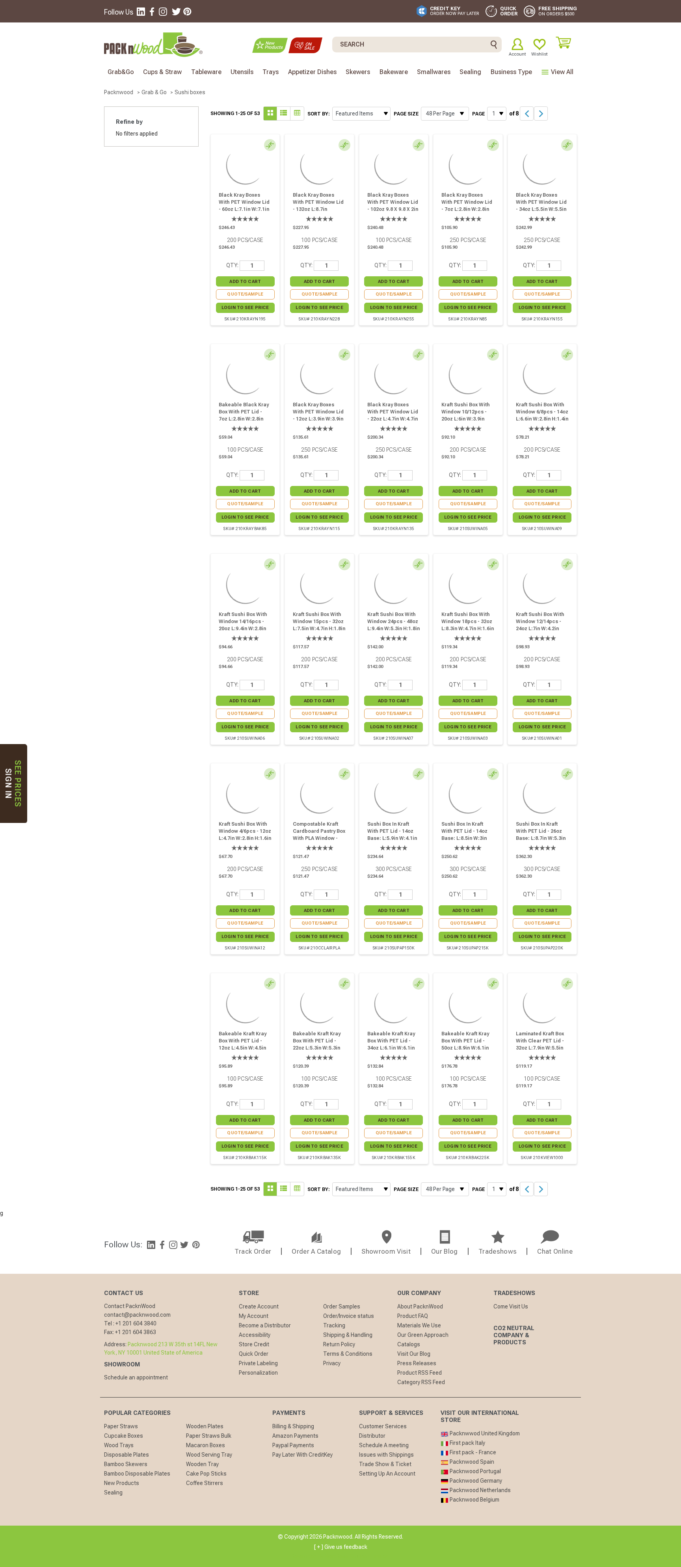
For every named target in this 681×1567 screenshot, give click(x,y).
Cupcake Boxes (123, 1436)
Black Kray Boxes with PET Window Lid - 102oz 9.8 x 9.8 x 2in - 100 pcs (392, 205)
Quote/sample (245, 294)
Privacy (331, 1363)
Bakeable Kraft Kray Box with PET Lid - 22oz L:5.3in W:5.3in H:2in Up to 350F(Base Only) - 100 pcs (318, 1051)
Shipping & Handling (347, 1335)
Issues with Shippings (386, 1455)
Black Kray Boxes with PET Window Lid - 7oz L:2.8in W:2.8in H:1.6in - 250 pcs (466, 205)
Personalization (258, 1373)
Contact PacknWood (129, 1306)
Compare (272, 146)
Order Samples (341, 1306)
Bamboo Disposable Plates (137, 1473)
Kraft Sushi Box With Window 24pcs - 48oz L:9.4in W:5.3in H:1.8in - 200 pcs (393, 625)
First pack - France (472, 1452)
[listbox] (361, 114)
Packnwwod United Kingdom (484, 1433)
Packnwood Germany (475, 1481)
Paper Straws (121, 1426)
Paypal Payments (293, 1445)
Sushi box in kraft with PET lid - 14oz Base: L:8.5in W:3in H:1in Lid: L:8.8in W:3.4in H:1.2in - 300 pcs (465, 841)
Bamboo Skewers (125, 1464)
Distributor (372, 1436)
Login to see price (245, 307)
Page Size (406, 114)
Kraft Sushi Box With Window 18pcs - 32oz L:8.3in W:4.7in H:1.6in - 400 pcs (467, 625)
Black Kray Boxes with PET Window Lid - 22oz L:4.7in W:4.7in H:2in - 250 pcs (392, 415)
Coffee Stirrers (204, 1483)
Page (478, 114)
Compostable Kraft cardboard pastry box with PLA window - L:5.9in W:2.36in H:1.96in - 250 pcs (319, 838)
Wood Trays (119, 1445)
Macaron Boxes (205, 1445)
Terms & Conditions (347, 1354)
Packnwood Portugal (474, 1471)
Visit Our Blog (413, 1354)
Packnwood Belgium (473, 1499)
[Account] (517, 44)
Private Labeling (258, 1363)
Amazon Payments (295, 1436)
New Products (121, 1483)
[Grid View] (283, 113)
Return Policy (339, 1344)
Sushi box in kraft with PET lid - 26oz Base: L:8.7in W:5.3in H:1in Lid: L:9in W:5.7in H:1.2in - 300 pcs (541, 841)
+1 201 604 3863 (135, 1332)
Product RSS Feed (419, 1373)
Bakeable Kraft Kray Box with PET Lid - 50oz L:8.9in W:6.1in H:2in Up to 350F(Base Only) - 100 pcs (466, 1051)
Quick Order (253, 1354)
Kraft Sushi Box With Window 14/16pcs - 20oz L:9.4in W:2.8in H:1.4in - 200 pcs (243, 625)
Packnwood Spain (471, 1462)
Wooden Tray (202, 1464)
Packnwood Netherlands (479, 1490)
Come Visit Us (510, 1306)
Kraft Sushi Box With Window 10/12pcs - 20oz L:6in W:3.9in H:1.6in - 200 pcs (465, 415)
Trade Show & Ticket (385, 1464)
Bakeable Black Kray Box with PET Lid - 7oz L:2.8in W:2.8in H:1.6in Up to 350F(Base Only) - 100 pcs (244, 422)
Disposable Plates (126, 1455)
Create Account (259, 1306)
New (270, 45)
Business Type (511, 72)
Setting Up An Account (387, 1473)
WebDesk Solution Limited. (357, 1556)
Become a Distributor (265, 1325)
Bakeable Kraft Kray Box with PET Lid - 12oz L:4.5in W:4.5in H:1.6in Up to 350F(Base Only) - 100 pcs (244, 1051)
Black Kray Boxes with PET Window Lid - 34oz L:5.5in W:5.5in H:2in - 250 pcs (541, 205)
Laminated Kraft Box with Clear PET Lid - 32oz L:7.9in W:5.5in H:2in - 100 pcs (540, 1044)
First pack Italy (466, 1443)
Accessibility (254, 1335)
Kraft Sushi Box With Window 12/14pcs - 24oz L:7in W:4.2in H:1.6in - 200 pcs (540, 625)
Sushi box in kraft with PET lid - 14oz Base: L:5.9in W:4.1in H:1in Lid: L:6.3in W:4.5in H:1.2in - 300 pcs (392, 841)
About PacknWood (420, 1306)
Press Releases (416, 1363)
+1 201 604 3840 (135, 1323)
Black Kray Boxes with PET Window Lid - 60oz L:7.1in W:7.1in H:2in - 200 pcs (244, 205)
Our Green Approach (422, 1335)
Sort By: (318, 114)
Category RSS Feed (421, 1382)
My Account (253, 1316)
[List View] (270, 113)
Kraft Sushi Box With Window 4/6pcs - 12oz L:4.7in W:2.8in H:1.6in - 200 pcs (245, 834)
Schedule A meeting (384, 1445)
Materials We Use (419, 1325)
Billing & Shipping (293, 1426)
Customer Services (383, 1426)
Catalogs (408, 1344)
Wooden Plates (204, 1426)
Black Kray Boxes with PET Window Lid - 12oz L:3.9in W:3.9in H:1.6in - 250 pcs (318, 415)
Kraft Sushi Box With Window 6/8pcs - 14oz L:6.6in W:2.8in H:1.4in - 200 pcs (542, 415)
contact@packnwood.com (137, 1315)
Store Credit (254, 1344)
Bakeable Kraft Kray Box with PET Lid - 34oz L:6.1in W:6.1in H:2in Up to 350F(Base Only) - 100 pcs (392, 1051)
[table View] (297, 113)
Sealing (113, 1492)
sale (305, 45)
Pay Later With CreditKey (302, 1455)
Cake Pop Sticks (206, 1473)
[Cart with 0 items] (566, 42)
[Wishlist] (539, 44)
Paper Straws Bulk (208, 1436)
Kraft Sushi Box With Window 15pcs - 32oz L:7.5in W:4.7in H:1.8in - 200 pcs (319, 625)
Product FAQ (412, 1316)
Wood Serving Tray (209, 1455)
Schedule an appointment (136, 1377)
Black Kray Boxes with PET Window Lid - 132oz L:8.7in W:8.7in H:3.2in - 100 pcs (318, 209)
